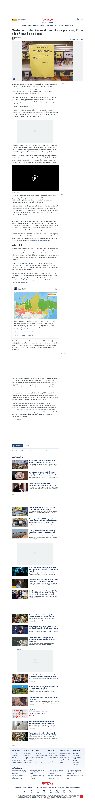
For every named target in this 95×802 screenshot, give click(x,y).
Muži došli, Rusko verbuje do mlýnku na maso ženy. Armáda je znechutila (38, 777)
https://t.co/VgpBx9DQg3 (21, 329)
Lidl (42, 713)
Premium (14, 19)
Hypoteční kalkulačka (17, 762)
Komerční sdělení (65, 353)
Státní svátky (51, 753)
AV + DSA (62, 787)
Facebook (44, 792)
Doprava (42, 25)
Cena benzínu (39, 762)
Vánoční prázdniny (52, 761)
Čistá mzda (14, 753)
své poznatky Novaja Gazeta (42, 240)
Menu (82, 20)
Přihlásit (78, 20)
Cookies (56, 787)
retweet (23, 335)
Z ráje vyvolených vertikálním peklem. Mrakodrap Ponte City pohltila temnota (73, 772)
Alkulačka (38, 753)
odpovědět (30, 335)
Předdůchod (63, 755)
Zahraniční (36, 25)
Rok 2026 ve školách (53, 759)
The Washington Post (26, 263)
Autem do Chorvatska (41, 755)
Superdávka (27, 753)
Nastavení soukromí (48, 787)
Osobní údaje (39, 787)
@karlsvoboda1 (21, 289)
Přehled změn (28, 751)
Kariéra (67, 787)
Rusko (40, 450)
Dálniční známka (40, 759)
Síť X (51, 792)
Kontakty (24, 787)
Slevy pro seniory (64, 759)
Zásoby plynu (69, 25)
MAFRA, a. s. (26, 795)
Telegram (70, 792)
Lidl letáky (75, 760)
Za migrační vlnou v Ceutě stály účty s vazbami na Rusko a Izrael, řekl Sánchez (56, 772)
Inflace (34, 450)
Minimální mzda (27, 762)
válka (37, 450)
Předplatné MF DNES (75, 787)
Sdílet (82, 39)
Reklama (30, 787)
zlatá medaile (44, 450)
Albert (30, 713)
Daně (62, 25)
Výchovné (62, 761)
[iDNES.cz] (47, 19)
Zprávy (44, 22)
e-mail (31, 792)
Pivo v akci (75, 764)
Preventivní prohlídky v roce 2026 (29, 758)
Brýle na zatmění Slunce (77, 758)
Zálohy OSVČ (27, 755)
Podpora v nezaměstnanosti (16, 759)
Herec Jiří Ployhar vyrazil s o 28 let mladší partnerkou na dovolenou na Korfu (74, 777)
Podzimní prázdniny (53, 757)
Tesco (45, 713)
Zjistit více (31, 715)
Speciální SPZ (39, 757)
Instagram (57, 792)
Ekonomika (50, 22)
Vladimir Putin (29, 450)
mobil (25, 792)
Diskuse (75, 39)
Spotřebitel (49, 25)
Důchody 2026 (64, 751)
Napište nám (18, 787)
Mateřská (14, 757)
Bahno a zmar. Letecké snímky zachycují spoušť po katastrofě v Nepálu (38, 772)
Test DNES (57, 25)
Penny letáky (76, 762)
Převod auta (39, 761)
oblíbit (16, 335)
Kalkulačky (15, 751)
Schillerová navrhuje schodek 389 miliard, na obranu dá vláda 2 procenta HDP (20, 772)
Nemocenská (15, 755)
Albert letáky (76, 755)
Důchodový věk (64, 762)
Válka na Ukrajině (19, 450)
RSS (38, 792)
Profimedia (37, 795)
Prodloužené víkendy (53, 755)
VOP (34, 787)
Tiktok (63, 792)
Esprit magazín (51, 762)
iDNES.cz (47, 783)
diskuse (18, 446)
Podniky (29, 25)
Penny (38, 713)
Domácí (24, 25)
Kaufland (34, 713)
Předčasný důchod (65, 753)
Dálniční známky (28, 760)
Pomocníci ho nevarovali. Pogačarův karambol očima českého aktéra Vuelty (18, 777)
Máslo (24, 450)
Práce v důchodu (64, 757)
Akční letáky (32, 710)
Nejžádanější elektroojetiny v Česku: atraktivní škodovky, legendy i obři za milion (55, 777)
